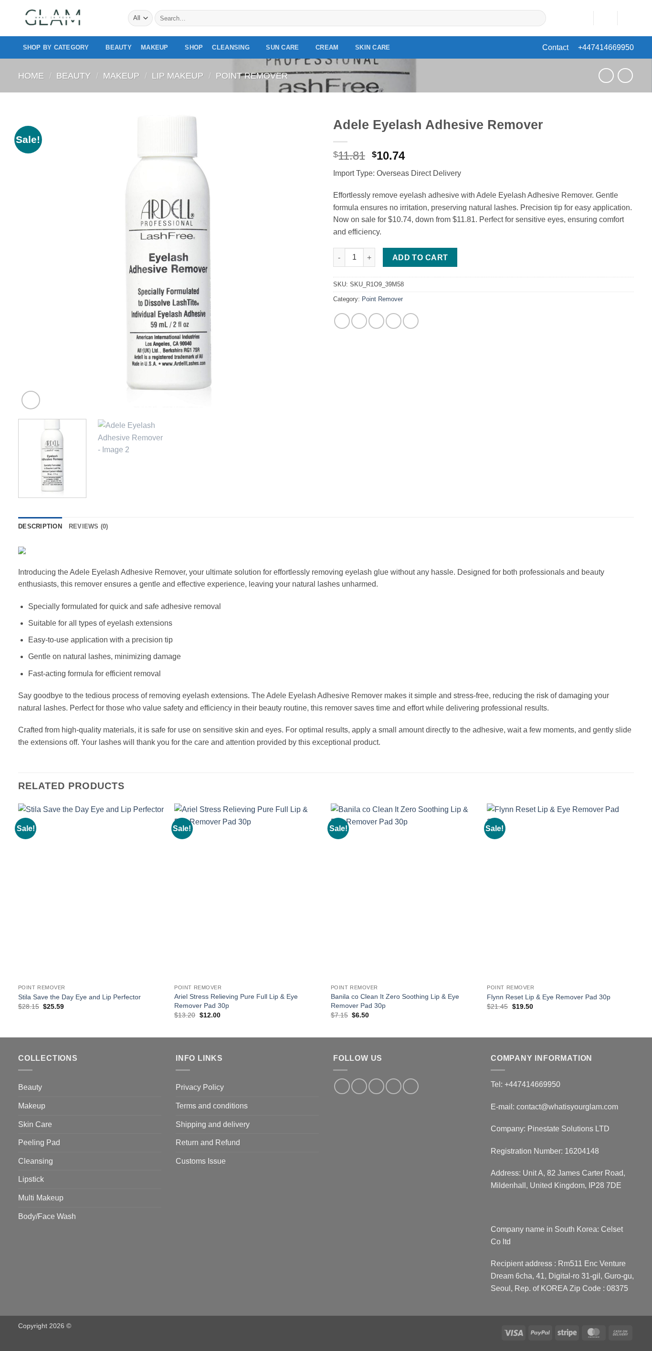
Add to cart (420, 258)
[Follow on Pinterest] (411, 1086)
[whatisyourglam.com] (66, 18)
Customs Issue (201, 1161)
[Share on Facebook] (342, 321)
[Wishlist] (582, 18)
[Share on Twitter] (359, 321)
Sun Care (282, 47)
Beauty (118, 47)
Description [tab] (40, 526)
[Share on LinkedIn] (411, 321)
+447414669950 (606, 47)
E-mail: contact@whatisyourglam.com (554, 1107)
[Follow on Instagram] (359, 1086)
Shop (194, 47)
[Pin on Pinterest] (393, 321)
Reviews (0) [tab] (88, 526)
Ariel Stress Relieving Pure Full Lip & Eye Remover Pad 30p (236, 1001)
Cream (326, 47)
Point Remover (252, 76)
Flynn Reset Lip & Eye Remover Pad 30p (548, 997)
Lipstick (31, 1179)
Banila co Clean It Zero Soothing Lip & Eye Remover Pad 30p (395, 1001)
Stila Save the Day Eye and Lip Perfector (79, 997)
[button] (605, 18)
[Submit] (537, 18)
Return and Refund (208, 1142)
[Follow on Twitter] (376, 1086)
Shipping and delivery (213, 1124)
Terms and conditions (212, 1106)
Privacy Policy (200, 1087)
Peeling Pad (39, 1142)
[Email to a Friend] (376, 321)
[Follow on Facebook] (342, 1086)
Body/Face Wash (47, 1216)
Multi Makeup (40, 1198)
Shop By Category (56, 47)
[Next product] (606, 75)
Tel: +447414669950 (525, 1084)
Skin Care (372, 47)
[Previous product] (625, 75)
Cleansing (230, 47)
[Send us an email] (393, 1086)
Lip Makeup (177, 76)
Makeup (154, 47)
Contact (555, 47)
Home (31, 76)
